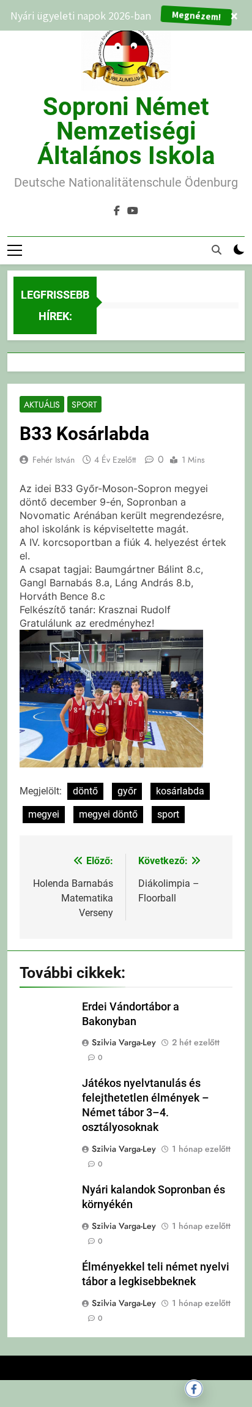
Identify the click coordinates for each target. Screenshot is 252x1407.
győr (126, 791)
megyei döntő (108, 814)
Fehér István (53, 459)
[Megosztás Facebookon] (194, 1388)
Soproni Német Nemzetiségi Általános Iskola (126, 131)
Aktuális (42, 404)
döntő (85, 791)
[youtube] (133, 211)
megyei (43, 814)
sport (168, 814)
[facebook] (117, 211)
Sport (84, 404)
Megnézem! (196, 15)
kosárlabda (180, 791)
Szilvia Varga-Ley (124, 1042)
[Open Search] (216, 250)
